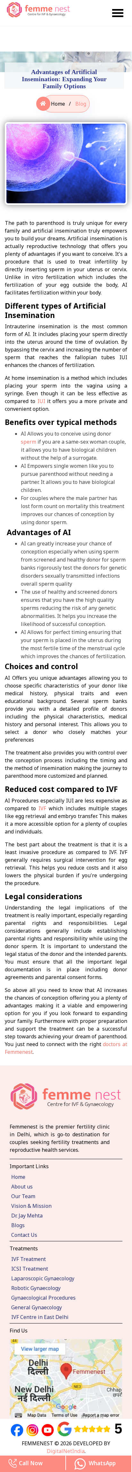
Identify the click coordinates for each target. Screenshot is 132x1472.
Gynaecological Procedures (43, 1297)
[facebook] (17, 1430)
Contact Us (24, 1234)
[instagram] (32, 1430)
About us (22, 1186)
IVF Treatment (28, 1259)
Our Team (23, 1196)
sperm (28, 441)
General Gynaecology (36, 1307)
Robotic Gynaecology (36, 1288)
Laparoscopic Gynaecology (42, 1278)
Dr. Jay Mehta (27, 1215)
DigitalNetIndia (66, 1451)
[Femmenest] (117, 12)
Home (58, 103)
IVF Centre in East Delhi (40, 1317)
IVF (42, 808)
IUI (41, 401)
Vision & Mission (31, 1205)
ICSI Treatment (29, 1268)
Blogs (18, 1225)
